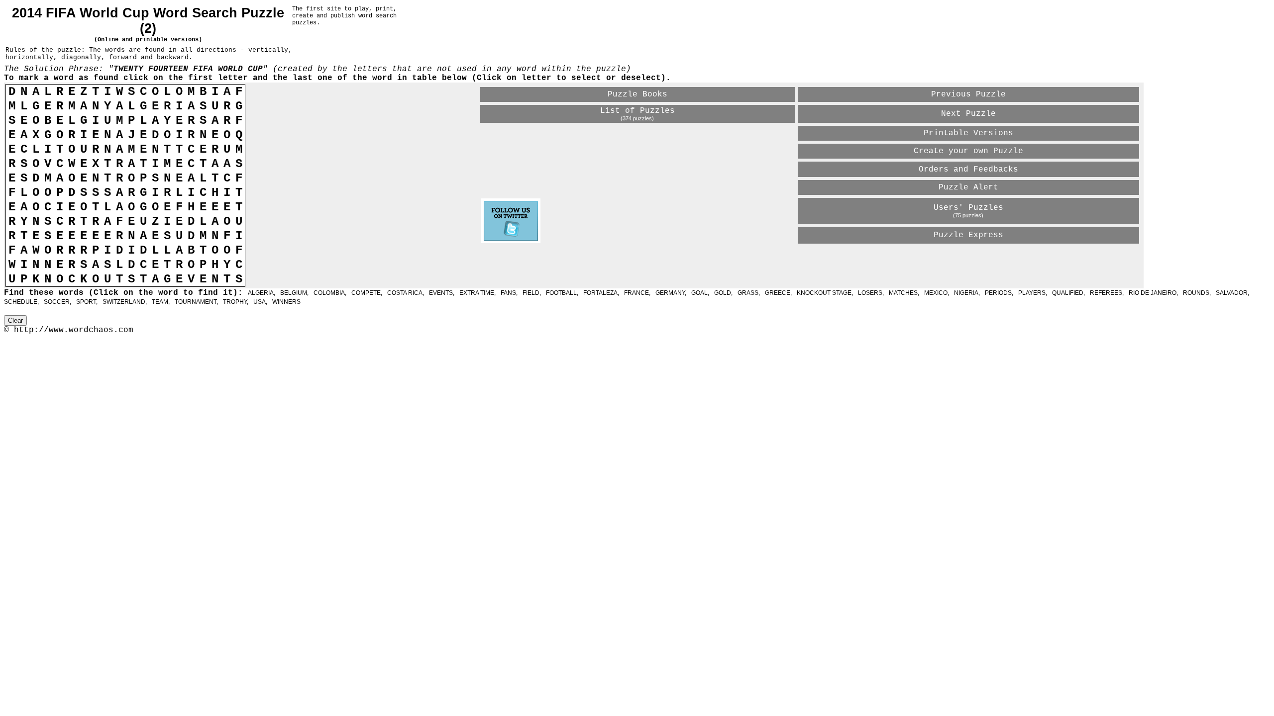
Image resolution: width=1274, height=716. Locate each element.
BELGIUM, (294, 292)
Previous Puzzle (968, 94)
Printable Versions (968, 133)
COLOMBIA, (330, 292)
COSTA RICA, (405, 292)
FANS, (509, 292)
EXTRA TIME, (477, 292)
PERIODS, (999, 292)
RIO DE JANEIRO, (1153, 292)
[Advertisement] (597, 262)
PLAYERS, (1032, 292)
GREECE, (778, 292)
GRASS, (749, 292)
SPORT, (87, 301)
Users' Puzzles (968, 207)
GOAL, (700, 292)
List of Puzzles (637, 110)
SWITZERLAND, (125, 301)
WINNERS (286, 301)
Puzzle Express (968, 235)
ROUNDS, (1197, 292)
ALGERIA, (261, 292)
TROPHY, (235, 301)
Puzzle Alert (968, 187)
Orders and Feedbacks (968, 169)
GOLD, (723, 292)
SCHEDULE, (21, 301)
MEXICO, (936, 292)
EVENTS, (441, 292)
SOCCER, (57, 301)
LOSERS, (871, 292)
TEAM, (161, 301)
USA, (260, 301)
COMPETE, (366, 292)
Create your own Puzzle (968, 151)
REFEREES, (1107, 292)
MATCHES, (904, 292)
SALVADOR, (1232, 292)
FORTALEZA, (601, 292)
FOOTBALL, (562, 292)
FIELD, (532, 292)
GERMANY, (670, 292)
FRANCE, (637, 292)
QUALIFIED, (1068, 292)
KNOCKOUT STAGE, (825, 292)
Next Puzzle (968, 113)
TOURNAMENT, (196, 301)
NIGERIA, (967, 292)
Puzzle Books (637, 94)
